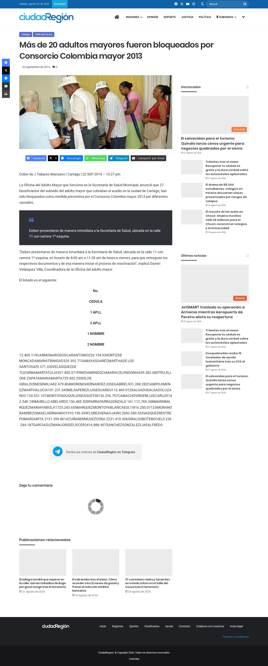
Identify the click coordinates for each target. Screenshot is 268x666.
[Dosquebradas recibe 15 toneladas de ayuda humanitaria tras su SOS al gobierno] (192, 358)
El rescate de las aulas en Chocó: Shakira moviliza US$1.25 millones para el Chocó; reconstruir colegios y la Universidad (226, 220)
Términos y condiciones (235, 636)
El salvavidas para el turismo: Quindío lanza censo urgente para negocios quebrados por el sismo (212, 143)
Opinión (152, 17)
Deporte (170, 17)
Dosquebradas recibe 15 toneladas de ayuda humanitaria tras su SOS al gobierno (225, 359)
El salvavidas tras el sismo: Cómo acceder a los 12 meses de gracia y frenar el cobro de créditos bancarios (95, 585)
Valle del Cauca (43, 34)
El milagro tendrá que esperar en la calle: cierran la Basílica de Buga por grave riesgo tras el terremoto (42, 583)
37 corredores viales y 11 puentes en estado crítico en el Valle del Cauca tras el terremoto (147, 583)
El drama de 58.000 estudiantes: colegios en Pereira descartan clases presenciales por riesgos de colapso (226, 193)
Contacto (184, 626)
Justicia (187, 17)
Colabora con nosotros (210, 626)
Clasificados (151, 626)
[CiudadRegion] (46, 18)
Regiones (132, 17)
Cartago (25, 34)
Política (205, 17)
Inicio (103, 626)
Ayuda (169, 626)
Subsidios (226, 17)
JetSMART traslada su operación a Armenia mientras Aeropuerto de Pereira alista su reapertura (213, 312)
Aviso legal (236, 626)
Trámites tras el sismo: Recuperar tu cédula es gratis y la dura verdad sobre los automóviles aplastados (227, 168)
